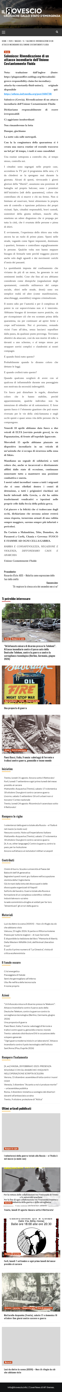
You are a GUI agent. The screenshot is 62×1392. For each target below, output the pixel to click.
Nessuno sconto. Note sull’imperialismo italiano (27, 832)
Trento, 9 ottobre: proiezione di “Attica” (23, 1099)
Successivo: (35, 584)
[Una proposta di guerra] (31, 685)
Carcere (8, 1254)
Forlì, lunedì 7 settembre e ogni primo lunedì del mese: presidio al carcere (30, 1262)
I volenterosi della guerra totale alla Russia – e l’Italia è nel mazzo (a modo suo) (31, 1157)
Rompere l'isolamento (15, 1057)
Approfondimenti (11, 701)
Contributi (8, 860)
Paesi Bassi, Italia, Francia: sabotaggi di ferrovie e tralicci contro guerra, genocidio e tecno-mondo (29, 759)
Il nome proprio (11, 986)
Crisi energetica (11, 971)
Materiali (7, 915)
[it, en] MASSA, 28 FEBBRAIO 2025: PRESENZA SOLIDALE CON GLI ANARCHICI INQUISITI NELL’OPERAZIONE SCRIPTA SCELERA (27, 1070)
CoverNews (35, 1387)
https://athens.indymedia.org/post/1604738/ (28, 93)
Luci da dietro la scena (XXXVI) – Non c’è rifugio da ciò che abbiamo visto (29, 1371)
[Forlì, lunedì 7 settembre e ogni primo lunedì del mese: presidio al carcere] (31, 1238)
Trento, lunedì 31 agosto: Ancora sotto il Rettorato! (29, 777)
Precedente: (29, 575)
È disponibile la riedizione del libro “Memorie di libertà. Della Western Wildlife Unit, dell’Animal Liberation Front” (31, 942)
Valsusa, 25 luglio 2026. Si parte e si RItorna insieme (29, 931)
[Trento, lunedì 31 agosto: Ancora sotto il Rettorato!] (31, 1186)
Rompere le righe (18, 639)
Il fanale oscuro (11, 962)
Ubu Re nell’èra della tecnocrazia (20, 982)
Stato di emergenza (19, 750)
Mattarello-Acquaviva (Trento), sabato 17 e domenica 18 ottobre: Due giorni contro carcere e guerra (30, 1317)
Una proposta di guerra (15, 708)
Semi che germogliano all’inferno (20, 978)
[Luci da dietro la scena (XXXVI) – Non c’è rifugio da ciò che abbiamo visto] (31, 1346)
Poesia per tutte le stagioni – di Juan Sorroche (26, 934)
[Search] (57, 31)
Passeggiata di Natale (14, 974)
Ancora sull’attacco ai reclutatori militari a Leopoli (28, 850)
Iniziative (7, 769)
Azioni (7, 52)
